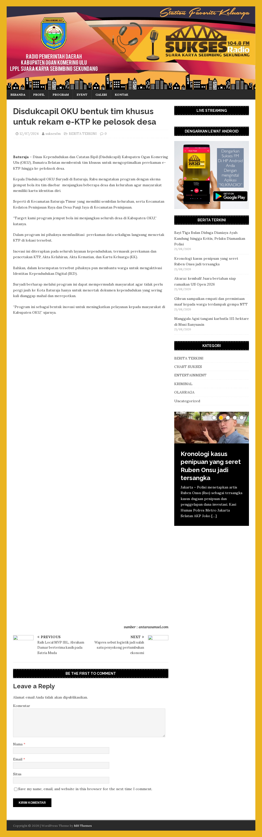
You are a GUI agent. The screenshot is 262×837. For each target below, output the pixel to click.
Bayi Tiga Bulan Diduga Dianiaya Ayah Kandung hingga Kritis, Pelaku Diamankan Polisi (209, 238)
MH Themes (83, 826)
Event (82, 94)
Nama (18, 744)
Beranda (17, 94)
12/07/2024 (29, 134)
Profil (39, 94)
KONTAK (121, 94)
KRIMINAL (183, 384)
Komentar (21, 705)
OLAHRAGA (184, 392)
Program (61, 94)
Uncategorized (187, 401)
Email (18, 759)
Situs (17, 774)
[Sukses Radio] (131, 86)
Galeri (101, 94)
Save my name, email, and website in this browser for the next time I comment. (85, 789)
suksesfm (53, 134)
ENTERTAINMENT (190, 375)
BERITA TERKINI (83, 134)
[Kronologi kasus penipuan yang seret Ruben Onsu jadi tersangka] (211, 427)
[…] (214, 516)
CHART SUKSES (188, 366)
